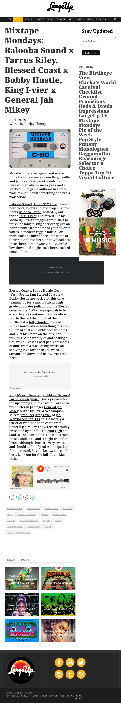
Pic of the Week (90, 132)
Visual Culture (97, 177)
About (100, 19)
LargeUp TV (93, 115)
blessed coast (33, 508)
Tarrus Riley (28, 216)
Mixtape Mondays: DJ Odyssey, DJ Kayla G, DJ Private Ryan (22, 635)
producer (27, 415)
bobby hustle (51, 508)
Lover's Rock (59, 514)
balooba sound (14, 508)
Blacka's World (97, 82)
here (39, 240)
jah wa (44, 514)
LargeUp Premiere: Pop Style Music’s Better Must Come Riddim (58, 609)
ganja (9, 514)
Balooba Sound (30, 212)
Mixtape (11, 520)
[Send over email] (33, 497)
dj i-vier (67, 508)
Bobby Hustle (19, 298)
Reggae (46, 520)
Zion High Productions (18, 532)
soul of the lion (15, 526)
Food (50, 19)
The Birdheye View (95, 75)
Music (18, 19)
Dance (80, 19)
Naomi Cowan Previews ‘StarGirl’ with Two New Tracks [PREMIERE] (22, 609)
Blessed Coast (47, 294)
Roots (58, 520)
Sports (39, 19)
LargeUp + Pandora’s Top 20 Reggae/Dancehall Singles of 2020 (58, 635)
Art (70, 19)
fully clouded (39, 322)
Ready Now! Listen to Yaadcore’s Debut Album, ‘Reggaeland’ (58, 583)
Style (29, 19)
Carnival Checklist (90, 89)
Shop (90, 19)
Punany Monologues (93, 146)
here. (25, 251)
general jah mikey (26, 514)
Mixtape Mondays (29, 520)
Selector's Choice (91, 165)
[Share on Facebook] (12, 497)
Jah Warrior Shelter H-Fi (35, 417)
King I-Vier (43, 415)
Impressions (94, 111)
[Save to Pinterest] (26, 497)
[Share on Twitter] (19, 497)
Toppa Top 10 (95, 172)
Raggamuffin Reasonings (94, 156)
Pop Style (90, 139)
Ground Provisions (92, 99)
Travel (61, 19)
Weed (48, 526)
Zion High (54, 431)
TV (10, 19)
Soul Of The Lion (21, 435)
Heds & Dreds (95, 106)
